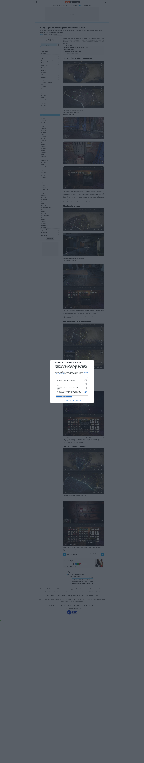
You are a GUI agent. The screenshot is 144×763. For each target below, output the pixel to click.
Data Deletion (65, 400)
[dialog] (72, 381)
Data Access (72, 400)
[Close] (91, 363)
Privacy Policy (78, 400)
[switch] (85, 380)
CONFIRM (64, 396)
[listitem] (72, 377)
